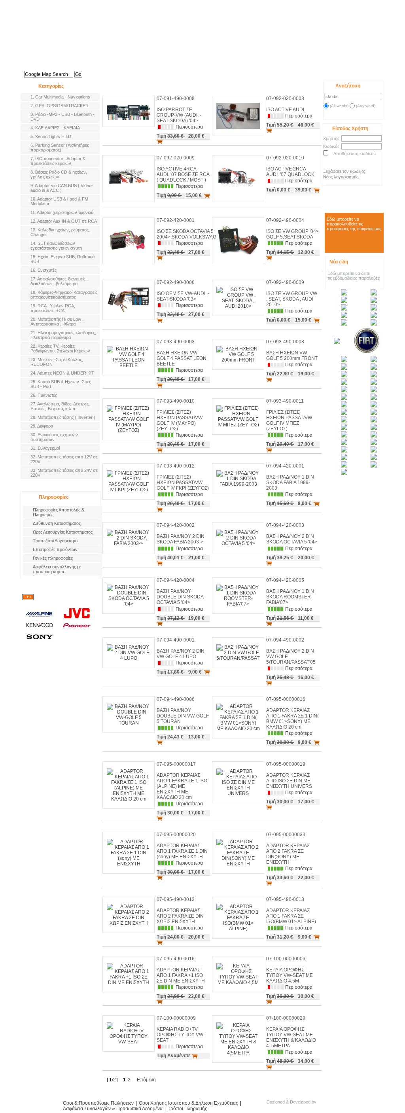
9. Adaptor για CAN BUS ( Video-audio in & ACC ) (61, 188)
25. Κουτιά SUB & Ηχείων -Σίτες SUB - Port (60, 384)
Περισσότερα (189, 127)
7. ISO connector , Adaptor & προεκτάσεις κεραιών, (57, 161)
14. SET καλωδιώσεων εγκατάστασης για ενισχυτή (56, 245)
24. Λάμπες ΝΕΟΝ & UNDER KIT (62, 373)
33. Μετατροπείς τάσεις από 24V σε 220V (64, 472)
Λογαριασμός (237, 70)
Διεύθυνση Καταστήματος (57, 523)
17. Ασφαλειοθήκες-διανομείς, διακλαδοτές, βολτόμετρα (58, 281)
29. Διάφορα (41, 426)
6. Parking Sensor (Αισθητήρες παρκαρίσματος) (59, 147)
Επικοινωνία (276, 70)
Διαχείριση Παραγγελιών (363, 72)
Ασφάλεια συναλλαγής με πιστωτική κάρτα (57, 569)
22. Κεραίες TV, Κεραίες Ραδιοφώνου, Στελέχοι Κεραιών (60, 348)
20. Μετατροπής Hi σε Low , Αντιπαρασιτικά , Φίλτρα (56, 321)
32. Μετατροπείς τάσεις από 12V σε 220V (64, 459)
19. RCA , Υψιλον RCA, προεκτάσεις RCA (52, 308)
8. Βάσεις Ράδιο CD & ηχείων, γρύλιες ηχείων (58, 174)
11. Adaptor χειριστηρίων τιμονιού (61, 212)
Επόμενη (146, 1080)
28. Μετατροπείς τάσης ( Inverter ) (62, 417)
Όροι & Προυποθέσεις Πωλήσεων (98, 1103)
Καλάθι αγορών (312, 72)
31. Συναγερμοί (45, 448)
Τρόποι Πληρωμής (187, 1108)
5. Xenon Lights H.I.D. (51, 136)
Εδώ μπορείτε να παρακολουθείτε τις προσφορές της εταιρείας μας (354, 224)
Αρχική (125, 70)
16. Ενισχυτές (43, 270)
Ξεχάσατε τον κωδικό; (344, 171)
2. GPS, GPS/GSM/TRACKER (59, 105)
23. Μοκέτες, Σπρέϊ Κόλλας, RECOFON (56, 362)
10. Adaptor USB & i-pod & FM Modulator (59, 201)
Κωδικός (331, 146)
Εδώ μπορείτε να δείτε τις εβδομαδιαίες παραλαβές (353, 275)
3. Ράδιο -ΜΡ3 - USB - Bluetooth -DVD (62, 116)
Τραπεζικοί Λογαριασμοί (55, 540)
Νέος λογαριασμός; (341, 176)
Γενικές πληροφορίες (53, 558)
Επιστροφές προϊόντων (55, 549)
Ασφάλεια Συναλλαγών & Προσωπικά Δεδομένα (113, 1108)
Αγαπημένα (337, 72)
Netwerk (331, 1104)
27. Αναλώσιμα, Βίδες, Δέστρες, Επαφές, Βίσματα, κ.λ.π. (60, 406)
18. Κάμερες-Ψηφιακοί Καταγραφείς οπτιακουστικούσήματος (63, 294)
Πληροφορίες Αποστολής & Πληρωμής (58, 512)
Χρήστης (331, 138)
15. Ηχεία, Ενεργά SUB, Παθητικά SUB (62, 259)
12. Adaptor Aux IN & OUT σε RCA (63, 221)
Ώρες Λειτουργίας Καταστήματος (63, 532)
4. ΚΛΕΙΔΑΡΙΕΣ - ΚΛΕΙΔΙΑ (55, 127)
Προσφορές (200, 70)
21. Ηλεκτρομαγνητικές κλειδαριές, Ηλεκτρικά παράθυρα (63, 335)
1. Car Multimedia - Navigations (60, 97)
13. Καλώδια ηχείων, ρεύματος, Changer (60, 232)
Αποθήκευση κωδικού (354, 153)
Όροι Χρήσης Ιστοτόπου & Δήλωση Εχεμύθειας (188, 1103)
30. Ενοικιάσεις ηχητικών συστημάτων (54, 437)
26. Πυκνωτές (43, 395)
